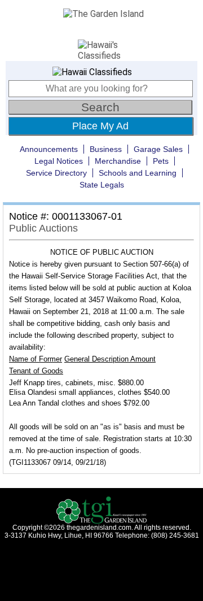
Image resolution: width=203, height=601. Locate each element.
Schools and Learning (137, 172)
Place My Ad (100, 126)
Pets (161, 161)
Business (106, 149)
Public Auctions (43, 228)
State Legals (102, 184)
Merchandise (118, 161)
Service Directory (56, 172)
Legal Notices (58, 161)
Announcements (49, 149)
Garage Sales (158, 149)
